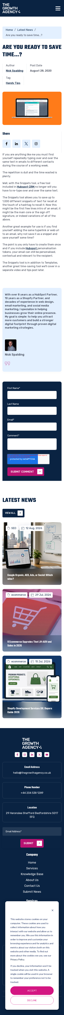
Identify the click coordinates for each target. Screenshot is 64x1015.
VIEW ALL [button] (10, 513)
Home (9, 29)
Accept (32, 990)
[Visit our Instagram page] (24, 754)
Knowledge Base (32, 874)
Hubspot (31, 248)
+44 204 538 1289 (32, 792)
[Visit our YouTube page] (46, 754)
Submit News (32, 892)
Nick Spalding (14, 70)
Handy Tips (13, 83)
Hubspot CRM (26, 186)
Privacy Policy (17, 959)
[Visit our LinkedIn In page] (32, 754)
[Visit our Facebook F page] (17, 754)
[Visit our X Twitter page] (39, 754)
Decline (32, 1000)
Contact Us (32, 886)
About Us (32, 880)
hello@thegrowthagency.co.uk (32, 772)
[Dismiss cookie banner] (52, 910)
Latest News (25, 29)
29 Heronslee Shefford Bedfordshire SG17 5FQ (32, 815)
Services (32, 868)
